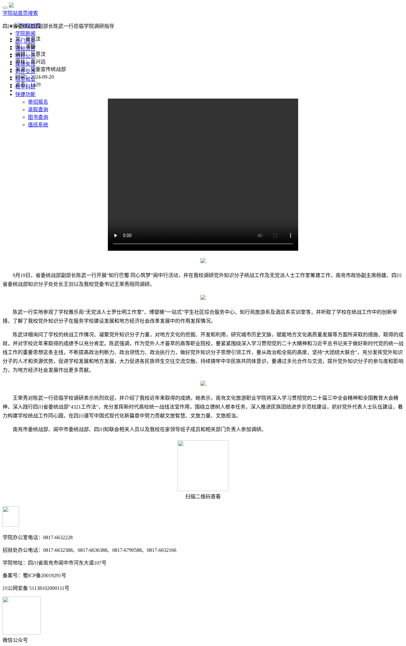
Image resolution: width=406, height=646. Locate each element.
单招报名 (38, 102)
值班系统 (38, 124)
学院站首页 (15, 13)
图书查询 (38, 117)
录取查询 (38, 109)
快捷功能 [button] (25, 94)
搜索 (33, 13)
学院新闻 (25, 33)
